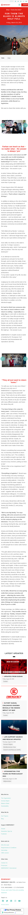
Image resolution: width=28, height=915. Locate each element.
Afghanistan (7, 781)
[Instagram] (23, 1)
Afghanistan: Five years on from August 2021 (13, 774)
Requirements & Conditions (8, 847)
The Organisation (6, 798)
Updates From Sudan (13, 676)
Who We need (5, 845)
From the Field (16, 10)
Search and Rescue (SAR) (11, 750)
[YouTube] (26, 1)
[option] (14, 127)
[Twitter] (18, 1)
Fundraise (4, 834)
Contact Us (4, 863)
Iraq (9, 58)
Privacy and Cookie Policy (8, 890)
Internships (4, 850)
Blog (7, 10)
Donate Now (25, 6)
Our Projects (4, 816)
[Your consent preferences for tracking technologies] (8, 912)
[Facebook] (15, 1)
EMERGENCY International (8, 868)
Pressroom (4, 865)
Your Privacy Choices (13, 910)
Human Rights (8, 744)
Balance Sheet (5, 803)
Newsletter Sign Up (6, 831)
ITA (11, 1)
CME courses (5, 853)
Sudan (5, 681)
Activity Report (5, 801)
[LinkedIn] (21, 1)
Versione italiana (5, 904)
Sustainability (5, 806)
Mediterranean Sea (9, 747)
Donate (3, 828)
